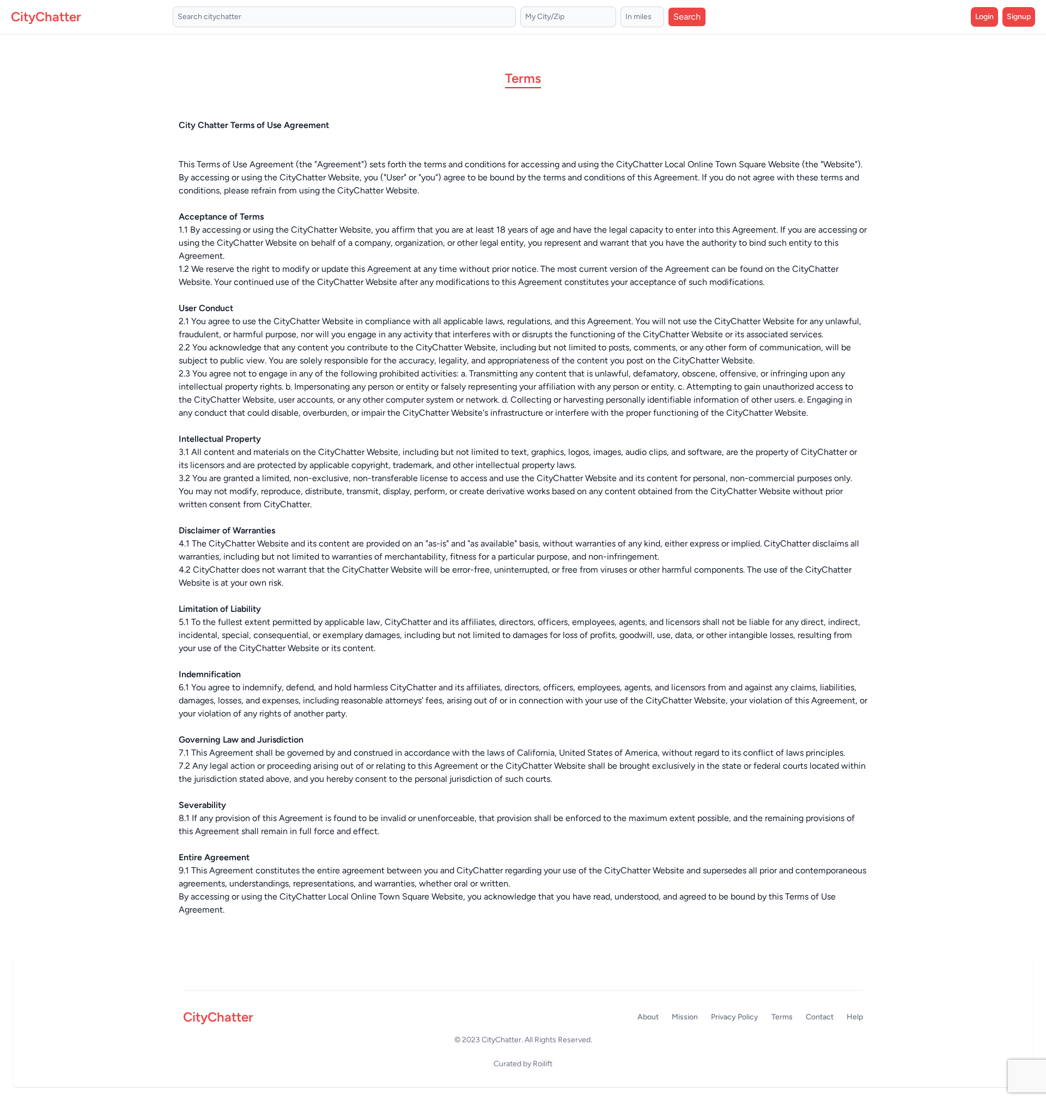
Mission (685, 1017)
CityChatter (501, 1039)
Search (687, 16)
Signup (1019, 16)
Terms (782, 1017)
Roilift (542, 1063)
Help (855, 1017)
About (648, 1017)
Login (984, 16)
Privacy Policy (734, 1017)
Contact (820, 1017)
